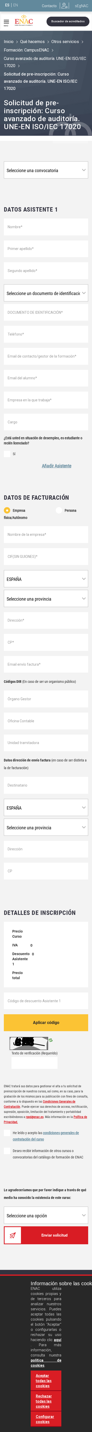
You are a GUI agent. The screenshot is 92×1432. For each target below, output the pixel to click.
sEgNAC (81, 6)
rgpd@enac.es (34, 1117)
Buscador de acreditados (68, 21)
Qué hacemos (32, 41)
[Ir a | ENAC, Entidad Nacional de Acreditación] (24, 20)
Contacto (49, 6)
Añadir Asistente (56, 465)
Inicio (9, 41)
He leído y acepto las (46, 1136)
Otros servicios (65, 41)
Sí (14, 454)
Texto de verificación (34, 1053)
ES (7, 5)
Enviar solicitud (54, 1235)
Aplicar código (46, 1022)
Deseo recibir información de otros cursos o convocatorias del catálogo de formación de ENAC (48, 1154)
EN (15, 5)
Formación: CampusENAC (26, 50)
